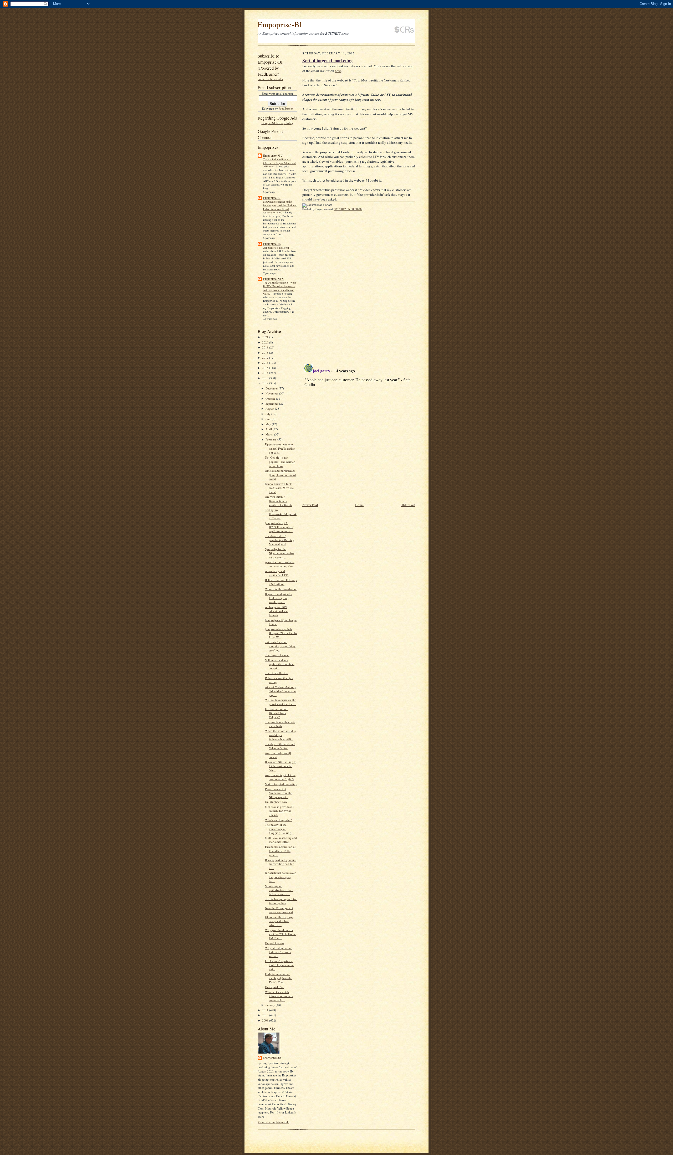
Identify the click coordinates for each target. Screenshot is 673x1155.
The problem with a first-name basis (280, 724)
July (268, 414)
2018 (265, 353)
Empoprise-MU (273, 155)
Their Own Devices (276, 673)
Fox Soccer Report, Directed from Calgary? (276, 713)
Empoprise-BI (280, 24)
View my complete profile (273, 1122)
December (272, 388)
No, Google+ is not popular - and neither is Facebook (280, 461)
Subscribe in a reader (270, 79)
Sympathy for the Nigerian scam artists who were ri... (279, 553)
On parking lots (274, 943)
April (269, 429)
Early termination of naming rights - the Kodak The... (278, 978)
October (271, 399)
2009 (265, 1020)
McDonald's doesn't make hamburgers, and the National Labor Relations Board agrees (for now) (280, 207)
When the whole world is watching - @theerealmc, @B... (280, 735)
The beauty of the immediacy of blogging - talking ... (279, 829)
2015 (265, 368)
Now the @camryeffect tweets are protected (279, 910)
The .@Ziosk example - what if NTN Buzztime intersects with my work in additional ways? (279, 288)
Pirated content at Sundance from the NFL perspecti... (278, 793)
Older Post (408, 504)
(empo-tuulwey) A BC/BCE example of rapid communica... (279, 527)
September (272, 403)
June (269, 419)
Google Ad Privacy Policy (277, 123)
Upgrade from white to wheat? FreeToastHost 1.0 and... (280, 448)
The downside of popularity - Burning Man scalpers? (279, 540)
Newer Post (310, 504)
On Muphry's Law (276, 802)
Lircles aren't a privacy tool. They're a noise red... (279, 965)
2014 (265, 373)
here (338, 70)
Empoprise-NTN (273, 279)
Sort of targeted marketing (281, 784)
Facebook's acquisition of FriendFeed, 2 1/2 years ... (280, 851)
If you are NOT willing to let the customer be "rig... (280, 766)
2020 (265, 342)
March (270, 434)
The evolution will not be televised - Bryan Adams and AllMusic (279, 162)
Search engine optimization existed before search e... (279, 890)
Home (359, 504)
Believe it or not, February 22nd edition (281, 582)
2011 (265, 1010)
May (269, 424)
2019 (265, 347)
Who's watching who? (278, 820)
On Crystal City (274, 987)
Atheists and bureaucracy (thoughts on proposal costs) (280, 475)
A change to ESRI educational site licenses (276, 611)
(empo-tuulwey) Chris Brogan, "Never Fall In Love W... (281, 633)
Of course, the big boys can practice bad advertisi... (279, 921)
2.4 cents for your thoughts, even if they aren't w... (280, 646)
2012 (265, 383)
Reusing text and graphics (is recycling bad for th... (280, 864)
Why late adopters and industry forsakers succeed (278, 952)
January (271, 1005)
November (272, 393)
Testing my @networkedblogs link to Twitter (281, 514)
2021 (265, 337)
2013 (265, 378)
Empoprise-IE (272, 244)
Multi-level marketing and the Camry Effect (281, 840)
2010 (265, 1015)
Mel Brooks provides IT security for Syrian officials (279, 811)
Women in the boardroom (281, 589)
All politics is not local (276, 247)
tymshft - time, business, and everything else (279, 564)
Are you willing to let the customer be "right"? (280, 777)
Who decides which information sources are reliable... (279, 996)
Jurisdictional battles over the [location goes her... (280, 877)
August (270, 408)
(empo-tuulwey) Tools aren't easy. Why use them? (279, 488)
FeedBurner (286, 108)
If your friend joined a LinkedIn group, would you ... (278, 598)
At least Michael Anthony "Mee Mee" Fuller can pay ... (280, 691)
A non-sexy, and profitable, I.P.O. (277, 573)
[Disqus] (358, 287)
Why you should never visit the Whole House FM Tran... (280, 934)
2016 (265, 363)
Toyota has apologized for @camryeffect (281, 901)
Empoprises (272, 1057)
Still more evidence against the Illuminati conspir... (279, 664)
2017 (265, 358)
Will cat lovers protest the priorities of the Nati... (280, 702)
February (271, 439)
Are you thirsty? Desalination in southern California (278, 501)
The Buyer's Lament (277, 655)
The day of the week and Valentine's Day (280, 746)
